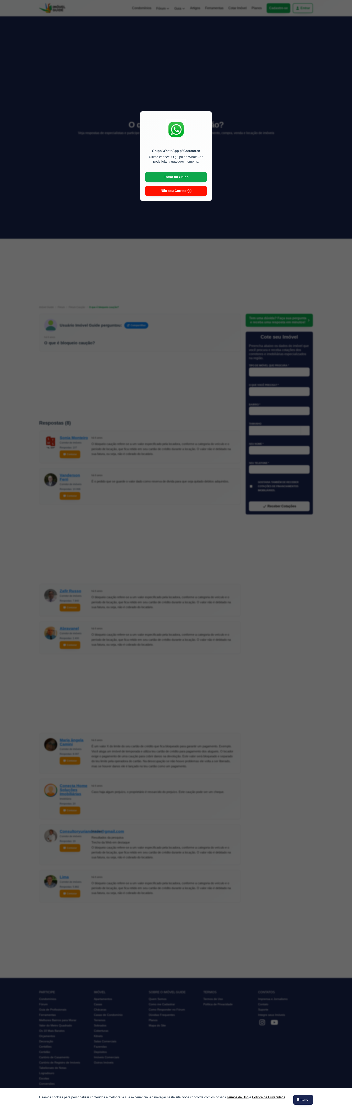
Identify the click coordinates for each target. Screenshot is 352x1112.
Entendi (303, 1099)
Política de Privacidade (268, 1097)
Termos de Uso (238, 1097)
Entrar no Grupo (176, 177)
